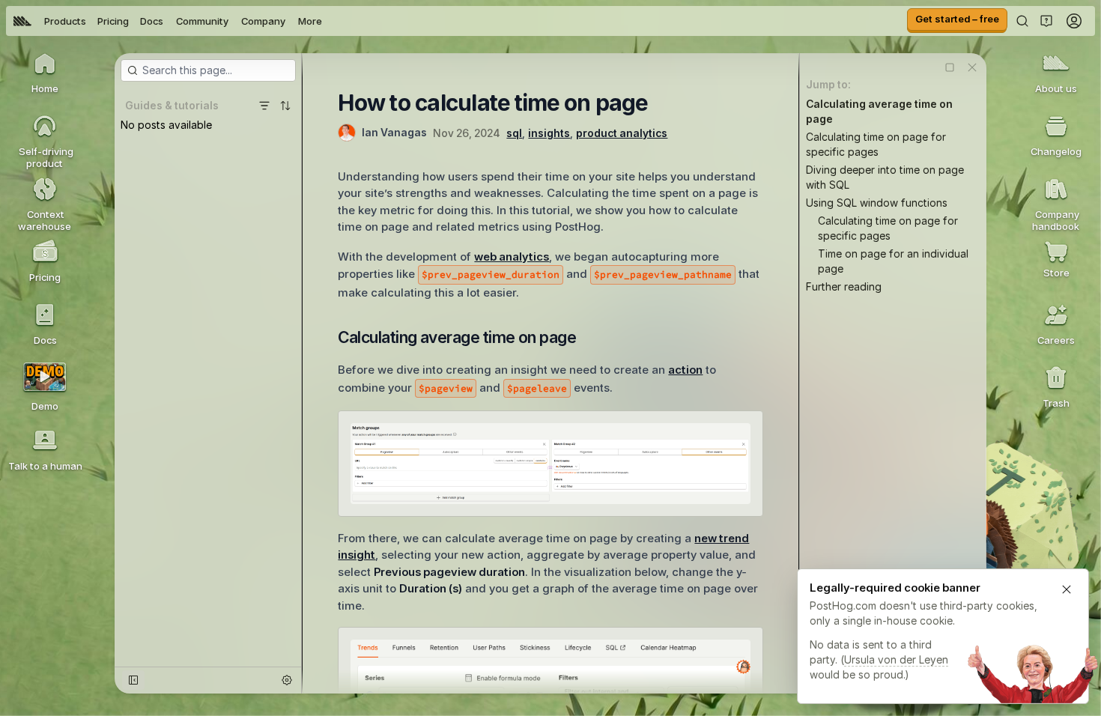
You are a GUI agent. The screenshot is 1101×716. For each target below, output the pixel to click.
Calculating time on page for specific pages (876, 144)
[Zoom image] (550, 463)
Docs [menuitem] (151, 21)
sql (514, 133)
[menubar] (167, 21)
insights (549, 133)
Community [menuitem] (202, 21)
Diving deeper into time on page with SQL (885, 177)
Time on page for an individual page (893, 261)
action (685, 369)
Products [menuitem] (65, 21)
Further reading (844, 286)
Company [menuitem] (263, 21)
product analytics (621, 133)
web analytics (511, 256)
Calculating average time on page (879, 111)
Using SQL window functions (876, 202)
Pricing (113, 21)
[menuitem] (22, 20)
